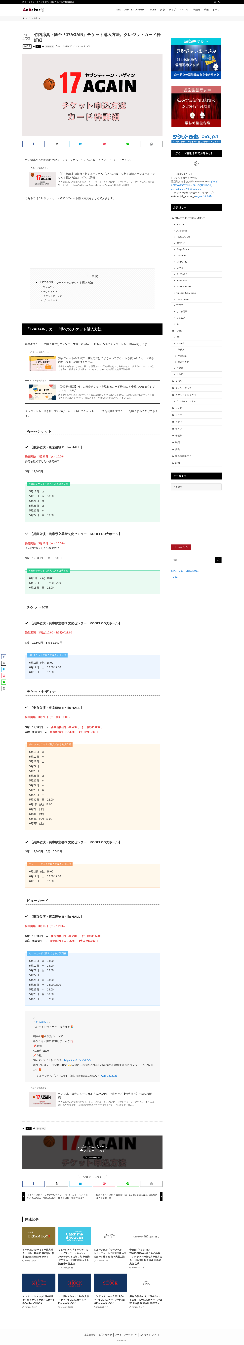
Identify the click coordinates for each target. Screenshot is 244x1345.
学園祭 (178, 435)
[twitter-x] (215, 2)
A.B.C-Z (180, 224)
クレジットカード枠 (186, 401)
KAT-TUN (180, 243)
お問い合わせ (105, 1334)
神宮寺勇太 (183, 362)
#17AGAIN (42, 1022)
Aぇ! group (181, 231)
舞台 (38, 46)
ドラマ (178, 415)
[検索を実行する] (218, 560)
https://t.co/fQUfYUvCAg (199, 185)
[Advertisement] (92, 234)
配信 (177, 463)
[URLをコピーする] (151, 144)
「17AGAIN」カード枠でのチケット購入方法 (66, 282)
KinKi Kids (181, 256)
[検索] (219, 2)
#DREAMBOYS (179, 185)
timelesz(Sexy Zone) (186, 293)
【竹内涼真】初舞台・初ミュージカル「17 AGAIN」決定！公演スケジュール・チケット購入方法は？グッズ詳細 (106, 175)
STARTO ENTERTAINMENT (190, 218)
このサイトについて (150, 1334)
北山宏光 (180, 374)
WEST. (179, 305)
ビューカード (50, 300)
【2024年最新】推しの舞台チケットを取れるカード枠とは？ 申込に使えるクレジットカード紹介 (106, 388)
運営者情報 (89, 1334)
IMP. (178, 337)
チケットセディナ (52, 296)
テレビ (178, 408)
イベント (180, 381)
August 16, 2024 (203, 196)
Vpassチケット (51, 287)
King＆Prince (182, 249)
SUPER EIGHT (183, 287)
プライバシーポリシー (126, 1334)
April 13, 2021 (109, 1075)
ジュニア (180, 318)
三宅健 (179, 368)
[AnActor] (33, 9)
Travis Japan (182, 299)
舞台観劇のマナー (184, 456)
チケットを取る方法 (185, 394)
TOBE (178, 330)
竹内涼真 (49, 46)
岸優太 (181, 349)
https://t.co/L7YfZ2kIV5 (77, 1060)
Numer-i (180, 343)
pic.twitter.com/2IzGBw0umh (186, 189)
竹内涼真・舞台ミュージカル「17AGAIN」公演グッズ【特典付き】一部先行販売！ (105, 1095)
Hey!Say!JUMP (183, 237)
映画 (177, 442)
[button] (33, 144)
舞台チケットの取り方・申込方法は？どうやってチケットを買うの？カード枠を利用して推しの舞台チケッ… (106, 360)
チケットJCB (50, 291)
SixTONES (181, 274)
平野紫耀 (182, 356)
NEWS (179, 268)
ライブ (178, 428)
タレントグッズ (183, 388)
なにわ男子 (181, 311)
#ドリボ (213, 181)
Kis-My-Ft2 (181, 262)
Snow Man (181, 280)
